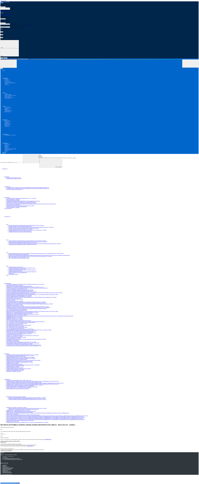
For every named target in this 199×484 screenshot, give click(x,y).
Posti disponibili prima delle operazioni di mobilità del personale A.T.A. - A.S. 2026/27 (21, 358)
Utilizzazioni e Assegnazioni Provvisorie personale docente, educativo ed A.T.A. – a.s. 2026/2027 (23, 354)
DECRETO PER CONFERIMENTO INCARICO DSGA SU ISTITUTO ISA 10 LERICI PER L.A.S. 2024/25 (27, 397)
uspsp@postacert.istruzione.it (13, 459)
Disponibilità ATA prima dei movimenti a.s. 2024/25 (15, 326)
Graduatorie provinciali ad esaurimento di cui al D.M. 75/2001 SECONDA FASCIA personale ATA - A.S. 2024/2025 (28, 241)
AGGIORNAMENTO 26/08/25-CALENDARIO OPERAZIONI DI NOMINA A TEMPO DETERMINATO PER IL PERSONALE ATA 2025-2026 (31, 297)
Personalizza (3, 441)
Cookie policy (4, 465)
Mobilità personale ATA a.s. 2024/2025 (13, 366)
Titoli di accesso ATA (8, 208)
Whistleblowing (5, 470)
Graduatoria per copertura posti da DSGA (15, 270)
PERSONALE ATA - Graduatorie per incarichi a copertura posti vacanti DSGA (20, 412)
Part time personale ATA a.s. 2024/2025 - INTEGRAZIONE (17, 206)
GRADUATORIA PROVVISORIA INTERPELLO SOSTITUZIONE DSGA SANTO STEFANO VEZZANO (27, 240)
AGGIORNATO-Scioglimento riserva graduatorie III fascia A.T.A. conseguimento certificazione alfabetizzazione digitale (26, 308)
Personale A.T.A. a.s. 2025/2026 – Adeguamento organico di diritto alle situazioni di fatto (21, 202)
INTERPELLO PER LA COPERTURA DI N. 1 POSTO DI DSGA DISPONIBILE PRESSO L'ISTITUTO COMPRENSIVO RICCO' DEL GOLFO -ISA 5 (33, 381)
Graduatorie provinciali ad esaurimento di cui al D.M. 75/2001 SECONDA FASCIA (22, 244)
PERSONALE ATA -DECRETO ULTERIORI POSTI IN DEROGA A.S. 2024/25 (20, 205)
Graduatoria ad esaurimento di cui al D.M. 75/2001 (17, 268)
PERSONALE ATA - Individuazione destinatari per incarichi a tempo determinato (20, 331)
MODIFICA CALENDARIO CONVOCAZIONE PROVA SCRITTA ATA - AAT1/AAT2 (22, 291)
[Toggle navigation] (8, 64)
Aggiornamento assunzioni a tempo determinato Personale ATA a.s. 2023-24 (19, 333)
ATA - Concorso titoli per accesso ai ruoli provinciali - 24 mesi (19, 257)
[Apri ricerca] (190, 63)
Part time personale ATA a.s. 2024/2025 (13, 207)
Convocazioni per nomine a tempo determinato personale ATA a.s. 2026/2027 (19, 286)
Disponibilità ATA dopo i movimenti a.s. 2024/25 (15, 324)
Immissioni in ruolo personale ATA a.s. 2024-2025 (15, 319)
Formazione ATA (7, 186)
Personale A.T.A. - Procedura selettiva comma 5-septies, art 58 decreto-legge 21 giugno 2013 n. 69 (23, 335)
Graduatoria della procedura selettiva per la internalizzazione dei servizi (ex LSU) (22, 267)
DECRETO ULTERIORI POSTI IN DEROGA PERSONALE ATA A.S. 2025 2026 (21, 293)
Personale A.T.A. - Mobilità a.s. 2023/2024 (14, 371)
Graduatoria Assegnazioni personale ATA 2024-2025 (15, 365)
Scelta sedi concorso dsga (11, 300)
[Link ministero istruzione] (5, 1)
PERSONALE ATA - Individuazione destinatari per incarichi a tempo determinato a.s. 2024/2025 (22, 312)
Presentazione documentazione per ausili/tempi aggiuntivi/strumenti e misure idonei (20, 289)
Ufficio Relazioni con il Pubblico (7, 467)
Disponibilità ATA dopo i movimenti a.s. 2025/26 (15, 304)
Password (11, 9)
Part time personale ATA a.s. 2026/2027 (13, 199)
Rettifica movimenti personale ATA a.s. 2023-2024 (15, 367)
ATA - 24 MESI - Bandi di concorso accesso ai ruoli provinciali (17, 309)
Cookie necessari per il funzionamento (6, 448)
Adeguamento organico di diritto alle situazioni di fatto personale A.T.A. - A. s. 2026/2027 (21, 198)
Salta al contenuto (3, 0)
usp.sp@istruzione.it (12, 458)
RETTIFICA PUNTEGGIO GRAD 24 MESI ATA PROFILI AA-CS (20, 226)
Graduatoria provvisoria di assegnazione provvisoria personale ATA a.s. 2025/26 (20, 362)
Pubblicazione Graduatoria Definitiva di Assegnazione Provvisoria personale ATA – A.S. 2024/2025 (23, 364)
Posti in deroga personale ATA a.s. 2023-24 (14, 338)
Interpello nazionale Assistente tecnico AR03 (14, 178)
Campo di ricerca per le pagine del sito (6, 162)
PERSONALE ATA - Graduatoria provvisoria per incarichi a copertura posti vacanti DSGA (24, 409)
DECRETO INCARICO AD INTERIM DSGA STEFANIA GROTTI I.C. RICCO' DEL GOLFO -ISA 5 (24, 382)
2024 (7, 252)
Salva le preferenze (8, 450)
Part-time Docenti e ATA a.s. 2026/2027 (13, 200)
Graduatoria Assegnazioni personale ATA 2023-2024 (15, 369)
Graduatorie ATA (7, 216)
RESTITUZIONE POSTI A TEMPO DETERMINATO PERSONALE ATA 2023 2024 (21, 330)
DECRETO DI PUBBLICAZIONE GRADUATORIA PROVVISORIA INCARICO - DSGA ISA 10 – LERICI (27, 399)
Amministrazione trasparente (7, 472)
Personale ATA (4, 168)
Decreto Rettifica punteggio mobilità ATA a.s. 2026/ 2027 (16, 356)
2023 (7, 266)
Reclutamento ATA (8, 283)
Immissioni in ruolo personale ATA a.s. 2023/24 (14, 334)
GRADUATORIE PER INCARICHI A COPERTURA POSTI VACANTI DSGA (20, 420)
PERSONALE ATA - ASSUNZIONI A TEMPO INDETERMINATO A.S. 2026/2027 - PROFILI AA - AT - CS (25, 287)
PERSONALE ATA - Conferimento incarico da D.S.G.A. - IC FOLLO (18, 410)
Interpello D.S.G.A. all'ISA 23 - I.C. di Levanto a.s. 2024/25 (17, 407)
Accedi (2, 2)
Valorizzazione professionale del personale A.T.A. (15, 189)
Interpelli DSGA (7, 379)
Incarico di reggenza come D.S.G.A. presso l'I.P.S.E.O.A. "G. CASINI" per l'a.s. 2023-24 (21, 332)
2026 (7, 224)
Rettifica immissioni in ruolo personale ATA (14, 298)
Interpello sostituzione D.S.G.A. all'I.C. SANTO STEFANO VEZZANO (19, 387)
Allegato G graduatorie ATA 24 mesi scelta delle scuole (18, 272)
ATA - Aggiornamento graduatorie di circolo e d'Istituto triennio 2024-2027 (19, 320)
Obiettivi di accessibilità (6, 469)
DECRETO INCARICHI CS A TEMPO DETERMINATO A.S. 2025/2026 (19, 295)
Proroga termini (11, 273)
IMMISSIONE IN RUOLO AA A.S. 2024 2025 (15, 316)
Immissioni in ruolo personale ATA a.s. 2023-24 (14, 336)
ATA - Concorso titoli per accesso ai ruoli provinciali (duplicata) (17, 327)
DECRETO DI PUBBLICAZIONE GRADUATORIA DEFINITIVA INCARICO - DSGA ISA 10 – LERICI (27, 398)
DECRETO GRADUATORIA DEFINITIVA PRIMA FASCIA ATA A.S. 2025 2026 (23, 242)
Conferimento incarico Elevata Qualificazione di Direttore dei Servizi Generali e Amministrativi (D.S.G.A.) (24, 345)
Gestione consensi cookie (6, 471)
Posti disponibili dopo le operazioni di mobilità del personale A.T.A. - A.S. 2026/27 (20, 355)
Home (40, 155)
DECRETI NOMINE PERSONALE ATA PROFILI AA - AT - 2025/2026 (19, 296)
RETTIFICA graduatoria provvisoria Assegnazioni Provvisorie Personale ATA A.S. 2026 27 (24, 228)
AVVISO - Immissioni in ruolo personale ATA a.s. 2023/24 (16, 337)
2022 (7, 275)
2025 (7, 239)
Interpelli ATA (7, 176)
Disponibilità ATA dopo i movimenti (13, 340)
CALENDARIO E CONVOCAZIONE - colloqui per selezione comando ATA (20, 343)
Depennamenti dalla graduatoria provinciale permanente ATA (19, 254)
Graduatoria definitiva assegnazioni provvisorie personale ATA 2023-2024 (19, 368)
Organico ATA (7, 197)
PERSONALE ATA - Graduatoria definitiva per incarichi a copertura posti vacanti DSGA (21, 411)
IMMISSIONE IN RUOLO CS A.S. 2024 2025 (14, 318)
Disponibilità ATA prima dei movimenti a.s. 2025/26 (15, 305)
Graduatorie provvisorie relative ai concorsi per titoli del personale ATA (20, 231)
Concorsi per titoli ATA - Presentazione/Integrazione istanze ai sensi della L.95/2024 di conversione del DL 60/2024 (25, 321)
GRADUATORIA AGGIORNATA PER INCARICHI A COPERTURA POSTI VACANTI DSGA (23, 414)
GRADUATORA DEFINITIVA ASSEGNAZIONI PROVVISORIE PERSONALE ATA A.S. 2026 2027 (26, 225)
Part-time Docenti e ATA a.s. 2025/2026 (13, 204)
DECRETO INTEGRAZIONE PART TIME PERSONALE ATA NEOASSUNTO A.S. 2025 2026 (23, 201)
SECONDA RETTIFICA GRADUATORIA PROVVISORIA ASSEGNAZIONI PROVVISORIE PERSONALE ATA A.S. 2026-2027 (31, 227)
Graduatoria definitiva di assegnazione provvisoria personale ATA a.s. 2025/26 (19, 361)
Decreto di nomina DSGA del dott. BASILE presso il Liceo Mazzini (18, 388)
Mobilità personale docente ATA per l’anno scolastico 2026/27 (17, 359)
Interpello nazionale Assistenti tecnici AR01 (14, 177)
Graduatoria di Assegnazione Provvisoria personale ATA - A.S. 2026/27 (20, 229)
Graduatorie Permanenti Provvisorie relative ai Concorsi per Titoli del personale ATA (22, 271)
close (1, 68)
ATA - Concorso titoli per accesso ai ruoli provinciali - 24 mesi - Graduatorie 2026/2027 (21, 322)
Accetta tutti (16, 441)
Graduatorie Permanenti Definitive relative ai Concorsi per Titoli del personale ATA (22, 269)
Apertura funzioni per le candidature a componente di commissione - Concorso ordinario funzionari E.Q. (24, 344)
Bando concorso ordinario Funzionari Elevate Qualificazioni (16, 310)
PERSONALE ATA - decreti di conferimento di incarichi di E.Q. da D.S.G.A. (19, 313)
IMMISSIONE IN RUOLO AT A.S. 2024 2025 (14, 317)
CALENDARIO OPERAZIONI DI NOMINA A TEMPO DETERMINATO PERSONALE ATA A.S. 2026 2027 (25, 284)
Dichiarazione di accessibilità (7, 468)
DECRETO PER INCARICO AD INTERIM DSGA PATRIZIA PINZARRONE (20, 385)
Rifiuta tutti (9, 441)
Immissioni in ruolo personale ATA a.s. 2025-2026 (15, 299)
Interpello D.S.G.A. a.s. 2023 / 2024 (13, 421)
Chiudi (2, 34)
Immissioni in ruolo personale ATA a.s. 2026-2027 (15, 285)
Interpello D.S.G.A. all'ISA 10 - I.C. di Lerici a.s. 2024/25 (16, 396)
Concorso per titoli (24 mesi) (13, 274)
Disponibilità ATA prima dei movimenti (13, 341)
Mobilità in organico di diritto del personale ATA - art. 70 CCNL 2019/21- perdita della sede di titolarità (23, 360)
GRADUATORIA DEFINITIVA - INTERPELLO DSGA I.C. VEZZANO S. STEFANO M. (22, 386)
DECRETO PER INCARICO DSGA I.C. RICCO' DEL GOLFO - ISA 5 (19, 380)
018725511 (6, 457)
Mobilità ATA (7, 353)
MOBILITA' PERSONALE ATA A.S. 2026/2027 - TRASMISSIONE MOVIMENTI (21, 357)
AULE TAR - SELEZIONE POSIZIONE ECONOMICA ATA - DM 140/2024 (20, 290)
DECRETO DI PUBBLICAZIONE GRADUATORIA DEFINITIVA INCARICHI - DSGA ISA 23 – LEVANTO (28, 408)
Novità (40, 156)
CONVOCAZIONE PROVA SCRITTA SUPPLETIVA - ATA (17, 288)
